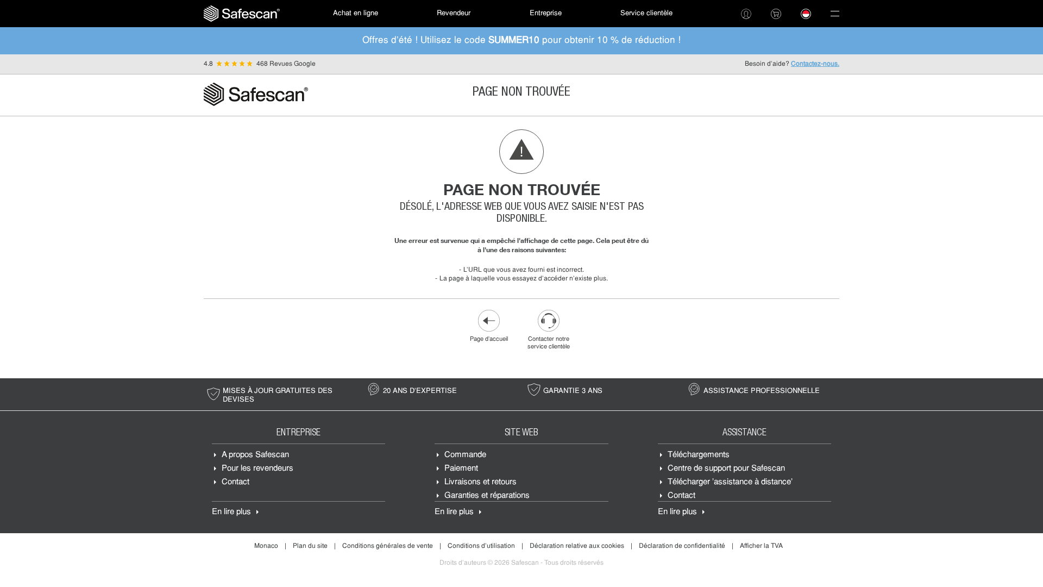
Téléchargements (699, 455)
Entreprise (546, 13)
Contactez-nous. (815, 64)
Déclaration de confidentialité (682, 546)
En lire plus (231, 512)
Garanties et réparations (487, 496)
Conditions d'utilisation (481, 546)
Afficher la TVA (761, 546)
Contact (235, 482)
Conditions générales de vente (387, 546)
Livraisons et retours (480, 482)
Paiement (461, 469)
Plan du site (310, 546)
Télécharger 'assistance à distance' (730, 482)
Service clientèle (646, 13)
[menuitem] (242, 13)
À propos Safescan (255, 455)
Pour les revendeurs (257, 469)
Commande (465, 455)
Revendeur (453, 13)
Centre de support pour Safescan (726, 469)
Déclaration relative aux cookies (577, 546)
